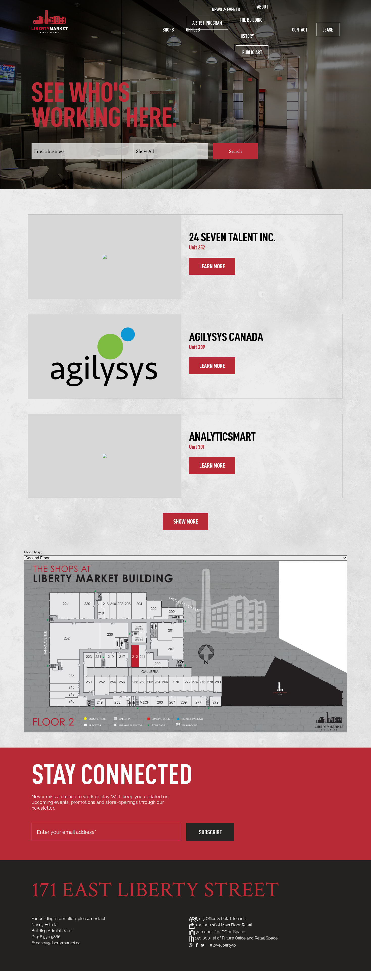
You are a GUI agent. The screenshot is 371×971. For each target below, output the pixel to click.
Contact (300, 29)
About (262, 6)
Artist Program (207, 22)
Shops (168, 29)
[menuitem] (168, 29)
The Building (251, 19)
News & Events (226, 9)
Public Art (252, 52)
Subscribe (210, 832)
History (247, 36)
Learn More (212, 266)
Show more (185, 521)
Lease (328, 29)
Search (235, 151)
